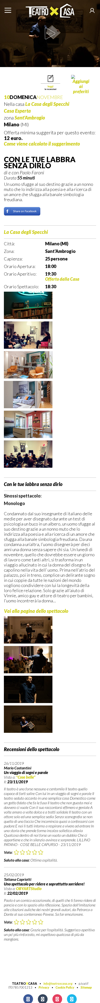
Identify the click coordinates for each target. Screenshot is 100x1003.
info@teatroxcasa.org (57, 983)
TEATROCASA (24, 983)
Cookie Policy (65, 987)
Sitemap (86, 987)
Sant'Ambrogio (30, 117)
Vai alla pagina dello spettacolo (36, 611)
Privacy (44, 987)
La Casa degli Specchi (47, 104)
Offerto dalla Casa (62, 279)
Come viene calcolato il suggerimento (42, 144)
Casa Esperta (17, 111)
